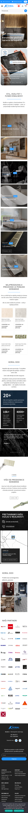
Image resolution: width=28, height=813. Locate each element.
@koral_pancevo (7, 580)
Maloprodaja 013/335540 (20, 773)
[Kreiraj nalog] (22, 6)
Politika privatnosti (18, 810)
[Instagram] (20, 740)
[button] (9, 452)
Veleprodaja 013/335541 (20, 775)
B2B (26, 1)
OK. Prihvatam (8, 810)
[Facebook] (16, 740)
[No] (25, 807)
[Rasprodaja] (18, 6)
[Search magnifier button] (25, 10)
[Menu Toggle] (2, 6)
